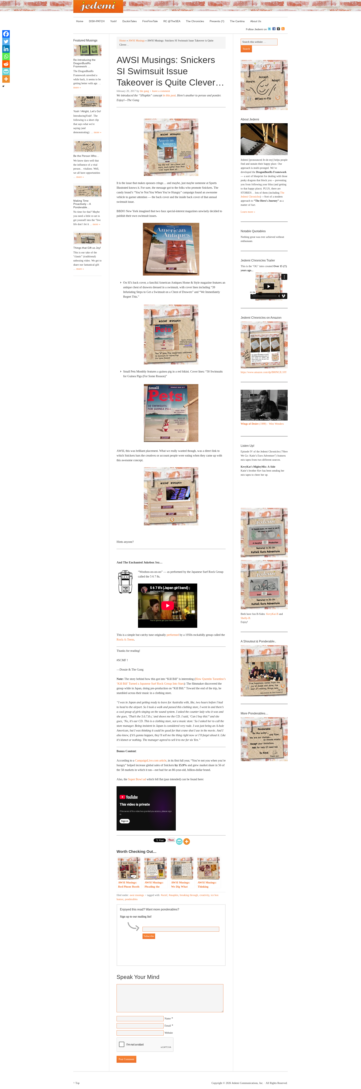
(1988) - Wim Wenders (262, 423)
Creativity (204, 895)
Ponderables (131, 899)
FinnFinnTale (150, 21)
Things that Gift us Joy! (87, 247)
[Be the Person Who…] (87, 146)
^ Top (76, 1083)
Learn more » (248, 211)
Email (168, 1025)
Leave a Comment (161, 91)
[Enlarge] (283, 395)
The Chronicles (193, 21)
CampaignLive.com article (150, 760)
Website (169, 1032)
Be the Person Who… (86, 155)
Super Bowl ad (137, 779)
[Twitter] (6, 41)
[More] (186, 841)
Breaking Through (189, 895)
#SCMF (164, 895)
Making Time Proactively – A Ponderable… (82, 204)
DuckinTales (129, 21)
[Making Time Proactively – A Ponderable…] (87, 191)
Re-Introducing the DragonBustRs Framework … (84, 63)
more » (77, 87)
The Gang (144, 91)
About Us (254, 21)
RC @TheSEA (171, 21)
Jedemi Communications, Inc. (247, 1083)
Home (79, 21)
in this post (169, 95)
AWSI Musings (137, 895)
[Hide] (3, 86)
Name (168, 1018)
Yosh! (113, 21)
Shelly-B (245, 618)
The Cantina (236, 21)
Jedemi (98, 6)
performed (173, 634)
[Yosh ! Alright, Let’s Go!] (87, 101)
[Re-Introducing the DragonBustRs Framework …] (87, 50)
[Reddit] (6, 64)
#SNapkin (173, 895)
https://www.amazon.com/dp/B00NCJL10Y (264, 372)
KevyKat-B (272, 614)
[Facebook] (6, 34)
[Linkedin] (6, 49)
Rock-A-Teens (125, 639)
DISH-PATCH (97, 21)
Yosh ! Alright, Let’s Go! (87, 111)
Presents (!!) (215, 21)
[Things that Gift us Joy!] (87, 238)
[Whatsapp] (6, 56)
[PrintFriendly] (179, 841)
